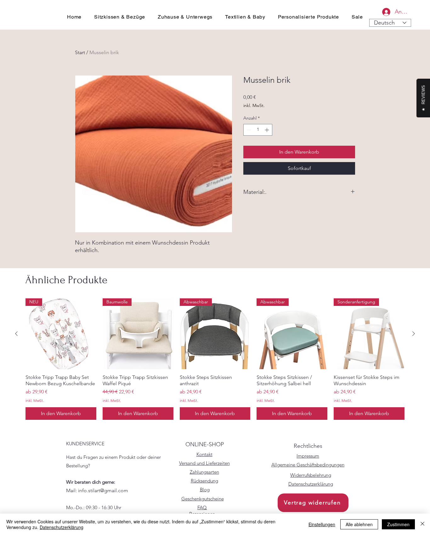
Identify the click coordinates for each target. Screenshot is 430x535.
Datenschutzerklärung (61, 527)
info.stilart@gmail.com (103, 490)
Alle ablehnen (359, 524)
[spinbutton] (257, 129)
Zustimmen (398, 524)
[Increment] (267, 129)
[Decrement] (248, 129)
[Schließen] (422, 524)
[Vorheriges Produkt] (16, 333)
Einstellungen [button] (321, 524)
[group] (215, 359)
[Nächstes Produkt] (413, 333)
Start (80, 52)
